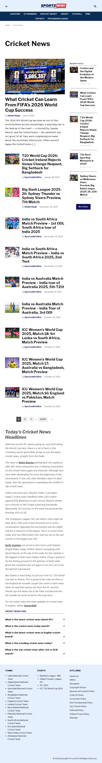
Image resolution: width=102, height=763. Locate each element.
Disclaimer (75, 684)
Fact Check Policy (78, 706)
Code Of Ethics (77, 695)
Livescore (15, 14)
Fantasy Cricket (48, 14)
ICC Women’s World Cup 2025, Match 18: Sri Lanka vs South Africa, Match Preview (42, 336)
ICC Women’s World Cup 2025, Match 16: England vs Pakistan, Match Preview (43, 395)
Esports (39, 19)
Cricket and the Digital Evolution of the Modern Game (87, 74)
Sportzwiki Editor (33, 177)
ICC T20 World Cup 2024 (51, 688)
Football (77, 14)
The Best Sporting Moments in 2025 (87, 159)
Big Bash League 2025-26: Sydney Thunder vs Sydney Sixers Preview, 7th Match (42, 195)
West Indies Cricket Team (20, 733)
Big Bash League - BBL (50, 676)
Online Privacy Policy (79, 714)
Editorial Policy (77, 710)
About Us (74, 676)
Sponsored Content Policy (82, 691)
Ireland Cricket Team (17, 704)
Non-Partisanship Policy (81, 702)
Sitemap (74, 718)
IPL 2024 (44, 685)
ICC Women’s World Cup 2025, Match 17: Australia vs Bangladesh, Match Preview (43, 365)
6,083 (43, 419)
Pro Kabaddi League (58, 19)
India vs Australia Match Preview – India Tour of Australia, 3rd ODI (42, 308)
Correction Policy (78, 699)
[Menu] (6, 6)
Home (7, 25)
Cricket (65, 14)
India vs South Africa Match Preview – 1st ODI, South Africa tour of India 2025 (43, 225)
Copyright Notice (78, 687)
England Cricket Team (18, 701)
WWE (87, 14)
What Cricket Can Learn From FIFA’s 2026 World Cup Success (31, 105)
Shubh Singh (14, 115)
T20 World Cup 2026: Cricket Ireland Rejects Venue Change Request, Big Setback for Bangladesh (42, 164)
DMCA (73, 680)
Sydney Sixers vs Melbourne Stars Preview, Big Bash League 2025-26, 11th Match (88, 185)
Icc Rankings (30, 14)
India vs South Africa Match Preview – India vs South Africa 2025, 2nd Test (43, 255)
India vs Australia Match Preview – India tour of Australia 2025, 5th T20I (43, 282)
